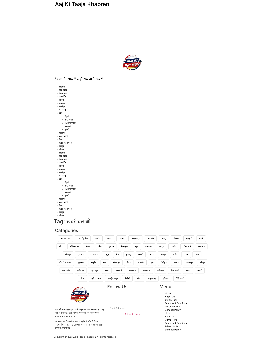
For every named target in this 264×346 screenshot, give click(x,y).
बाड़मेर (93, 262)
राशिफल (160, 270)
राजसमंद (132, 270)
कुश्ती (67, 129)
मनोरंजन (62, 109)
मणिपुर (202, 262)
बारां (104, 262)
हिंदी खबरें (63, 90)
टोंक (117, 254)
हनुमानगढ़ (152, 278)
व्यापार (187, 270)
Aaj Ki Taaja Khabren (82, 4)
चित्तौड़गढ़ (124, 246)
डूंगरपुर (128, 254)
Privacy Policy (172, 306)
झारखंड (81, 254)
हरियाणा (166, 278)
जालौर (173, 246)
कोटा (61, 246)
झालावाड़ (94, 254)
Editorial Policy (173, 309)
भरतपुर (176, 262)
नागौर (175, 254)
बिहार (129, 262)
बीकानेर (141, 262)
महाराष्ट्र (94, 270)
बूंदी (152, 262)
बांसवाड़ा (116, 262)
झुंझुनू (107, 254)
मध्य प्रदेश (66, 270)
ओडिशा (176, 238)
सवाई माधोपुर (113, 278)
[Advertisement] (132, 30)
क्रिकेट (68, 116)
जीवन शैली (63, 136)
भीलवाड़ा (189, 262)
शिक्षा (61, 139)
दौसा (152, 254)
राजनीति (62, 96)
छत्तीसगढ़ (148, 246)
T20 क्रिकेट (70, 123)
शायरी (199, 270)
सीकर (139, 278)
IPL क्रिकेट (70, 119)
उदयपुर (164, 238)
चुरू (136, 246)
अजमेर (97, 238)
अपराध (61, 132)
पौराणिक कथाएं (65, 262)
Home (62, 86)
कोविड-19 (74, 246)
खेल (60, 113)
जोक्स (61, 149)
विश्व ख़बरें (63, 93)
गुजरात (111, 246)
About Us (170, 296)
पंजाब (186, 254)
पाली (197, 254)
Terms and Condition (176, 303)
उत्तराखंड (150, 238)
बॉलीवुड (62, 106)
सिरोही (127, 278)
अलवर (121, 238)
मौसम (107, 270)
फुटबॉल (81, 262)
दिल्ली (61, 99)
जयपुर (61, 146)
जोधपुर (68, 254)
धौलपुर (163, 254)
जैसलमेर (201, 246)
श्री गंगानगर (96, 278)
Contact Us (171, 300)
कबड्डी (68, 126)
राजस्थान (63, 103)
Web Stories (65, 142)
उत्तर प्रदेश (135, 238)
